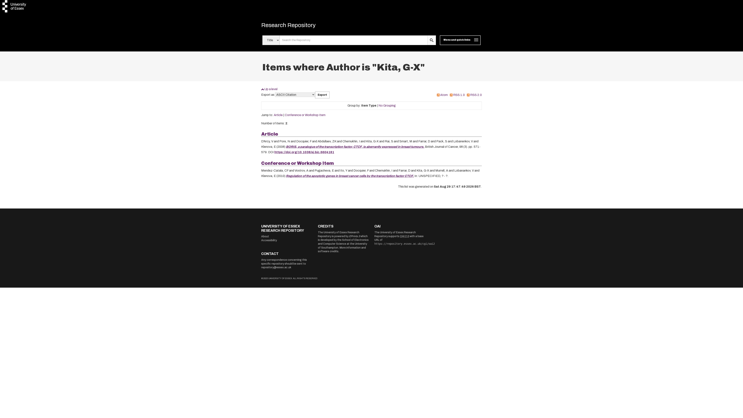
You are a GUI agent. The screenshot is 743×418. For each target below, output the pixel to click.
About (265, 236)
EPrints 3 (354, 236)
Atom (444, 95)
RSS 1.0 (459, 95)
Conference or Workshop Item (305, 115)
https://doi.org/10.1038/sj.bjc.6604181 (304, 152)
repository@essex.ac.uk (276, 267)
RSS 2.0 (476, 95)
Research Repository (288, 25)
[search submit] (431, 40)
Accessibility (269, 240)
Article (278, 115)
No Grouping (387, 105)
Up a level (270, 89)
